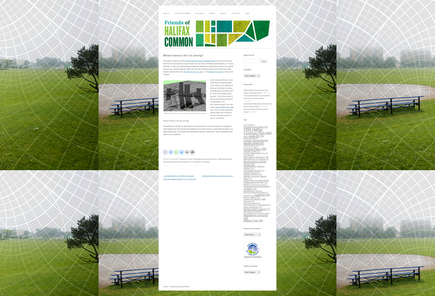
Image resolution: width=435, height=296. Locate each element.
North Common (249, 195)
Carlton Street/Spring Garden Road (256, 141)
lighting (259, 191)
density (214, 159)
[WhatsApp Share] (176, 152)
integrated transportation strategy (257, 187)
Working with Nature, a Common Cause (218, 176)
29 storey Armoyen (256, 126)
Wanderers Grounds (256, 217)
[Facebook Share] (165, 152)
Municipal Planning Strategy (172, 162)
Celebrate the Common (254, 145)
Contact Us (236, 13)
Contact (165, 286)
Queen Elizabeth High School (255, 200)
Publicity (223, 13)
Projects (212, 13)
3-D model (249, 125)
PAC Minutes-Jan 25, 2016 (193, 72)
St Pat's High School (257, 209)
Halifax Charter (253, 174)
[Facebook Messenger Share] (171, 152)
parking (262, 195)
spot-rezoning (253, 206)
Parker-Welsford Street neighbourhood (200, 61)
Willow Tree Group (216, 72)
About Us (166, 13)
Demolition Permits (256, 157)
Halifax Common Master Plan (255, 177)
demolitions (251, 159)
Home (247, 13)
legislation (249, 190)
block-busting (251, 137)
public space (252, 197)
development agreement (255, 163)
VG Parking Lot (251, 213)
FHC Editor (206, 162)
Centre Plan (255, 149)
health (248, 184)
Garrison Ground (251, 172)
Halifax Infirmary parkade (256, 180)
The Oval (249, 211)
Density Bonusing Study (225, 107)
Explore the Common (182, 13)
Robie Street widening (252, 203)
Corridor (249, 155)
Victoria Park (264, 213)
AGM (246, 136)
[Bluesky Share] (181, 152)
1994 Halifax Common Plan (202, 159)
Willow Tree (186, 162)
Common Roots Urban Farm (256, 153)
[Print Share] (192, 152)
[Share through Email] (187, 152)
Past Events (199, 13)
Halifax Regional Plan (225, 159)
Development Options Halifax (254, 167)
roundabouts (264, 205)
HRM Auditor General (259, 184)
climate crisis (252, 151)
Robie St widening (251, 205)
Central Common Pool (251, 146)
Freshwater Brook (254, 170)
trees (258, 211)
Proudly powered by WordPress (180, 286)
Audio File (256, 135)
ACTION (182, 159)
